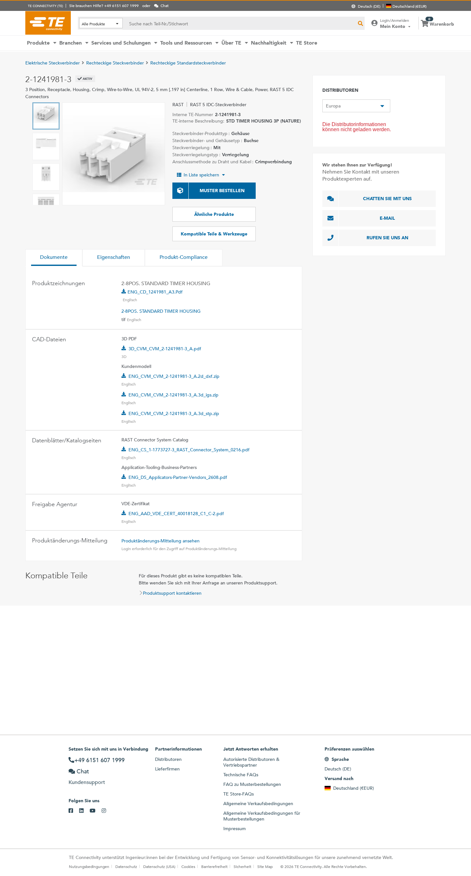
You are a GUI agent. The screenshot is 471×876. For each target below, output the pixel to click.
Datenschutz (126, 866)
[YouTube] (96, 811)
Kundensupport (87, 782)
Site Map (265, 866)
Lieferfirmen (167, 769)
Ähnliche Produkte (214, 214)
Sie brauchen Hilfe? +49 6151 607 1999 (104, 5)
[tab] (53, 258)
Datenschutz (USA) (159, 866)
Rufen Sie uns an (387, 238)
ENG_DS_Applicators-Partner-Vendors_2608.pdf (177, 477)
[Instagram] (107, 811)
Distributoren (168, 759)
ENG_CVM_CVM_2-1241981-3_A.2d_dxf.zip (173, 376)
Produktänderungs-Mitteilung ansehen (160, 541)
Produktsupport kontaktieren (172, 593)
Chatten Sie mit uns (387, 198)
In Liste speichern (201, 175)
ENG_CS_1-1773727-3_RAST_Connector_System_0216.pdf (189, 450)
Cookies (188, 866)
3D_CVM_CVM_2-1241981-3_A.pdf (164, 349)
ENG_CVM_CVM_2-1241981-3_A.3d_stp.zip (173, 413)
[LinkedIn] (84, 811)
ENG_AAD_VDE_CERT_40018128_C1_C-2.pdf (176, 513)
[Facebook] (74, 811)
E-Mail (387, 218)
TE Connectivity (48, 23)
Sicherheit (242, 866)
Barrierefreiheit (214, 866)
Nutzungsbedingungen (89, 866)
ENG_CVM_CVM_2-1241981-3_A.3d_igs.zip (173, 395)
